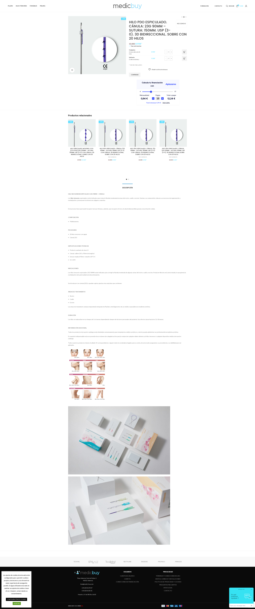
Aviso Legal (167, 588)
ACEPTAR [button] (17, 603)
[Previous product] (182, 17)
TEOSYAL (77, 561)
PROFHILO (161, 561)
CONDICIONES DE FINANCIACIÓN (127, 582)
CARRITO (127, 579)
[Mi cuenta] (246, 6)
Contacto (168, 591)
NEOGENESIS (181, 23)
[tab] (127, 187)
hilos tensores (75, 198)
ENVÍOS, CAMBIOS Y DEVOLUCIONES (167, 579)
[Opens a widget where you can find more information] (241, 597)
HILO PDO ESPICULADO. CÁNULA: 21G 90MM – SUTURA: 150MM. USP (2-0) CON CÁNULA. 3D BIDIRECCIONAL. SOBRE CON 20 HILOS (142, 151)
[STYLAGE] (93, 562)
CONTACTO (218, 6)
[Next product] (186, 17)
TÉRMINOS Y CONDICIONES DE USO (168, 576)
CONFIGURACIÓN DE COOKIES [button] (16, 599)
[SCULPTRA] (110, 562)
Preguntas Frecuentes (168, 585)
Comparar (134, 75)
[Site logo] (127, 6)
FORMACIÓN (204, 6)
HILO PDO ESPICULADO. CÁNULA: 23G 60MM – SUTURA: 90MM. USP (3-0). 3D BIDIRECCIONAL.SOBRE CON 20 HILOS (173, 151)
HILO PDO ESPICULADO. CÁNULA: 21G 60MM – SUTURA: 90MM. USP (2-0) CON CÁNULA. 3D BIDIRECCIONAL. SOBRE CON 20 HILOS (112, 151)
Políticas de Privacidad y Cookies (168, 582)
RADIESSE (144, 561)
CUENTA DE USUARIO (127, 576)
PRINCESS (178, 561)
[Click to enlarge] (72, 70)
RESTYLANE (127, 561)
